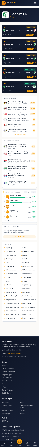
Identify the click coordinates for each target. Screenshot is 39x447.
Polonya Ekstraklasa (12, 314)
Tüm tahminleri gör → (19, 134)
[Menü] (35, 3)
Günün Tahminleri (8, 368)
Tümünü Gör (20, 236)
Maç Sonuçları (7, 375)
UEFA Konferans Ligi (28, 270)
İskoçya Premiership (28, 318)
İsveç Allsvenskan (11, 311)
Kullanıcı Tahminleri (8, 372)
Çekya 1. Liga (26, 314)
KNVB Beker (26, 292)
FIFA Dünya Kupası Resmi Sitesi (13, 430)
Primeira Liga (10, 266)
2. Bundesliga (26, 277)
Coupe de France (11, 292)
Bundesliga (9, 259)
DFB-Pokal (9, 288)
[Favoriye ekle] (30, 197)
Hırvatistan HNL (11, 318)
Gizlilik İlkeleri (6, 393)
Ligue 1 (8, 262)
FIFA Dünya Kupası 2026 (29, 251)
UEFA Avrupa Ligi (11, 270)
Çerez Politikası (7, 390)
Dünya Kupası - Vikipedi (10, 436)
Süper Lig (9, 248)
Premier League (11, 255)
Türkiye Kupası (10, 251)
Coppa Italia (26, 288)
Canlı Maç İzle (7, 378)
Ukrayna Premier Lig (12, 307)
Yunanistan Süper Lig (12, 303)
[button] (22, 195)
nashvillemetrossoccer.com (11, 433)
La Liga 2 (8, 277)
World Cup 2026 (7, 439)
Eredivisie (25, 262)
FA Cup (24, 281)
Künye (4, 384)
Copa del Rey (26, 285)
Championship (27, 273)
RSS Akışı (5, 421)
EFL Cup (8, 285)
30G (29, 192)
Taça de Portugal (11, 296)
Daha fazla (8, 221)
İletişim (4, 387)
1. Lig (24, 248)
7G (26, 192)
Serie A (24, 259)
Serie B (8, 281)
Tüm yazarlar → (31, 221)
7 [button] (8, 197)
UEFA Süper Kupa (11, 273)
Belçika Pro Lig (27, 296)
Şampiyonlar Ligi (27, 266)
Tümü (33, 192)
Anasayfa (5, 365)
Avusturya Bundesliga (29, 299)
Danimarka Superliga (29, 307)
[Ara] (31, 3)
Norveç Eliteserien (28, 311)
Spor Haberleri (7, 381)
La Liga (24, 255)
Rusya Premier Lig (28, 303)
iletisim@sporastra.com (14, 353)
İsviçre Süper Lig (11, 299)
